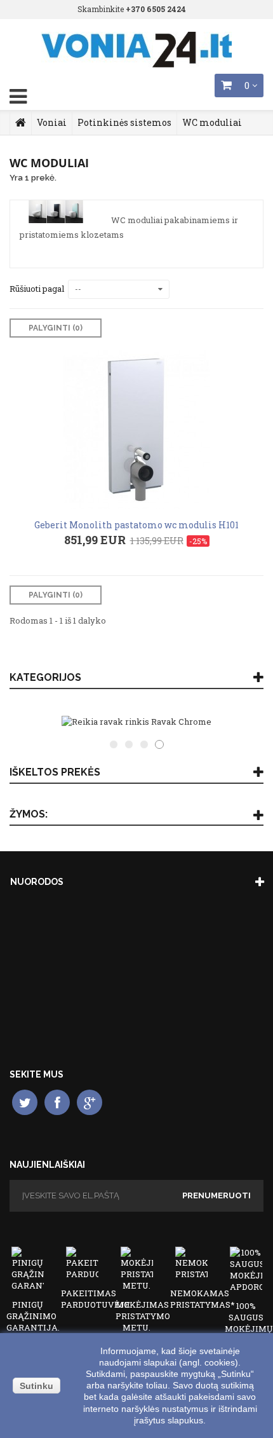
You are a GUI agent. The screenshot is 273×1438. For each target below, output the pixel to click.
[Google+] (89, 1102)
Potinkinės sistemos (124, 122)
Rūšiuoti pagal (37, 288)
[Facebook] (57, 1102)
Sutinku (36, 1386)
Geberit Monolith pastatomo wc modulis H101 (136, 525)
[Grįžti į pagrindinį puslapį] (21, 122)
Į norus (74, 661)
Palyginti (210, 661)
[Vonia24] (136, 49)
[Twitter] (24, 1102)
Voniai (52, 122)
